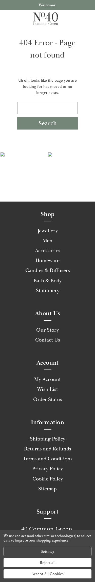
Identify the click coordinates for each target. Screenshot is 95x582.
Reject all (47, 562)
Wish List (47, 389)
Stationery (47, 290)
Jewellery (47, 231)
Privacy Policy (47, 468)
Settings (47, 551)
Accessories (47, 250)
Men (47, 240)
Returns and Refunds (47, 449)
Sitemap (47, 489)
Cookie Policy (47, 479)
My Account (47, 379)
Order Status (47, 399)
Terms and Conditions (47, 459)
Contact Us (47, 340)
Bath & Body (47, 280)
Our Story (47, 330)
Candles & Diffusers (47, 270)
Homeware (47, 260)
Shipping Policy (47, 439)
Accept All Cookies (47, 573)
